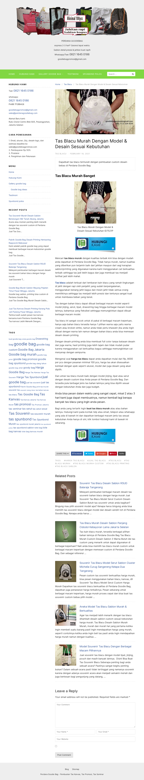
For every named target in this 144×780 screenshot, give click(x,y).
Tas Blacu (61, 154)
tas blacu (13, 395)
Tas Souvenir (19, 413)
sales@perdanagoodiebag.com (23, 113)
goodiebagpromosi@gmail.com (72, 59)
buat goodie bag (15, 339)
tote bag (38, 428)
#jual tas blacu (96, 460)
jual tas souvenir (33, 382)
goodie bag (25, 343)
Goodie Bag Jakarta (31, 349)
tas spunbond (20, 419)
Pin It (113, 453)
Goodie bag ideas (19, 189)
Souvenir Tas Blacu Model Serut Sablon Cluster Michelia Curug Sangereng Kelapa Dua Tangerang (107, 566)
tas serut (27, 408)
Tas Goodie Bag (28, 394)
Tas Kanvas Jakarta (28, 400)
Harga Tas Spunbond (29, 377)
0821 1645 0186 (79, 54)
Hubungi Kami (26, 74)
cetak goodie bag (28, 339)
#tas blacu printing (117, 463)
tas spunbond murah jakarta (28, 424)
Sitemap (75, 769)
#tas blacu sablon (66, 466)
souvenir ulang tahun (27, 390)
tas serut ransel (40, 409)
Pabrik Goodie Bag (28, 387)
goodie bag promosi (25, 359)
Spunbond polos (92, 74)
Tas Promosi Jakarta (40, 405)
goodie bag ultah (16, 368)
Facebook (77, 453)
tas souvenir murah (40, 414)
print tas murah (42, 387)
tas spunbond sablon (23, 427)
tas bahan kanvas (42, 390)
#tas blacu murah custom (88, 463)
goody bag (29, 367)
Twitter (90, 453)
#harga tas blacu (74, 460)
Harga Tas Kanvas (32, 372)
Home (12, 74)
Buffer (121, 453)
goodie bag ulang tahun (36, 363)
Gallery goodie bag (50, 74)
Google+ (102, 453)
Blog (67, 769)
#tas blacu (115, 460)
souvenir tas (14, 390)
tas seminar (15, 408)
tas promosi (22, 404)
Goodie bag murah (23, 354)
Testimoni (73, 74)
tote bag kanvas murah (32, 431)
